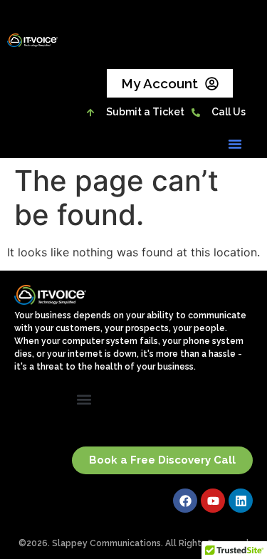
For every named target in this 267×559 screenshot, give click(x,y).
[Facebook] (185, 501)
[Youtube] (213, 501)
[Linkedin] (241, 501)
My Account (159, 83)
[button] (235, 144)
